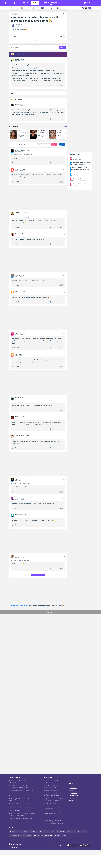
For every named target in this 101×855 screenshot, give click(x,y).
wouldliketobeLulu (19, 435)
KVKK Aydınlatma (73, 793)
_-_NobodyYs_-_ (19, 212)
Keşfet (18, 3)
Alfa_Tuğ (17, 24)
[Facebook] (56, 845)
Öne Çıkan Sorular (73, 795)
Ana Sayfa (12, 605)
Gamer (84, 831)
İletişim (71, 783)
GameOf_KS (18, 397)
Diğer (53, 831)
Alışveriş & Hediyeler (24, 831)
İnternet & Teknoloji (14, 835)
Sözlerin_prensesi (19, 514)
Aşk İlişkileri (15, 8)
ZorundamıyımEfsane (20, 233)
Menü (9, 3)
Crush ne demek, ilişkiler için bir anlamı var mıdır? (21, 818)
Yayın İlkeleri (72, 790)
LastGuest (17, 556)
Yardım (70, 780)
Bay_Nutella (18, 479)
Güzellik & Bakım (63, 8)
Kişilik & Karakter (26, 835)
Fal (79, 831)
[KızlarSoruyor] (15, 845)
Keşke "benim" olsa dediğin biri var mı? (53, 803)
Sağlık (64, 835)
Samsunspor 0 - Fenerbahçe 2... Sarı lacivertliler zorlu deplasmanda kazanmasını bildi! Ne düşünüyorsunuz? (53, 822)
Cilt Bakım (34, 831)
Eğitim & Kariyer (71, 831)
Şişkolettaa (18, 291)
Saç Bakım (57, 835)
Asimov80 (17, 104)
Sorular (26, 605)
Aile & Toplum (15, 14)
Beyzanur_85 (18, 333)
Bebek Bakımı (27, 8)
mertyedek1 (18, 275)
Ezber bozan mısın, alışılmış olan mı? (52, 817)
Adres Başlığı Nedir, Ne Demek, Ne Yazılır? (19, 803)
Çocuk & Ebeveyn (44, 831)
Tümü (65, 126)
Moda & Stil (36, 835)
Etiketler (71, 800)
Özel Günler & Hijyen (47, 835)
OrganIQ (17, 59)
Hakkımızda (72, 785)
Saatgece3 (17, 498)
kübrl (16, 354)
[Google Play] (85, 845)
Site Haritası (72, 798)
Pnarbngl (17, 416)
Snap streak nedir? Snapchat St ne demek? (19, 807)
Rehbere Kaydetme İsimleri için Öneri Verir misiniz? (21, 790)
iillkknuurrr (17, 169)
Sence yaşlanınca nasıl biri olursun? (52, 790)
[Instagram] (60, 845)
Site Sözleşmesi (73, 788)
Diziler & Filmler (61, 831)
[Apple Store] (73, 845)
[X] (52, 845)
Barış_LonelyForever (20, 150)
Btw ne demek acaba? (14, 810)
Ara (27, 3)
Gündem (37, 8)
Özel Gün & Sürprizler (49, 8)
